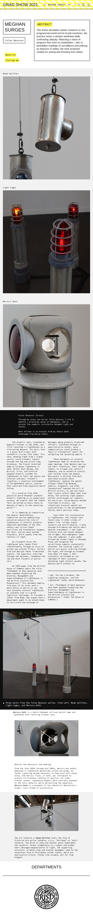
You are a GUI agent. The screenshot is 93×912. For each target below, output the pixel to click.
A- (76, 5)
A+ (79, 4)
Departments (46, 867)
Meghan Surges (57, 4)
